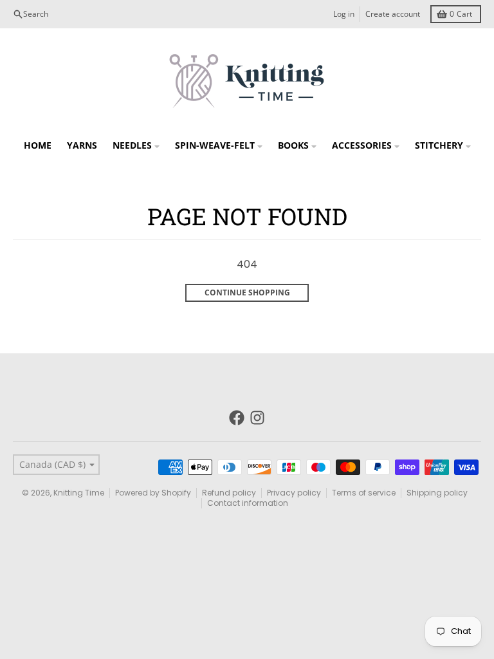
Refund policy (229, 492)
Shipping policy (437, 492)
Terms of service (364, 492)
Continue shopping (247, 292)
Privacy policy (294, 492)
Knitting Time (78, 492)
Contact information (247, 502)
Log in (343, 13)
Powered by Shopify (153, 492)
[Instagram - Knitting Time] (257, 417)
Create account (392, 13)
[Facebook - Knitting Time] (236, 417)
